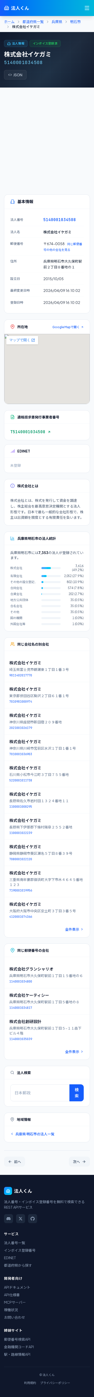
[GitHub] (32, 1218)
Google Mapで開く (66, 327)
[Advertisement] (47, 137)
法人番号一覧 (14, 1242)
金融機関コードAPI (19, 1346)
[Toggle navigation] (87, 8)
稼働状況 (11, 1309)
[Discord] (8, 1218)
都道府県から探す (18, 1265)
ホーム (9, 21)
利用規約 (30, 1383)
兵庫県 (57, 21)
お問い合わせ (14, 1317)
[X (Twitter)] (20, 1218)
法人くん (20, 8)
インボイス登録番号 (20, 1250)
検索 (77, 1092)
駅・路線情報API (17, 1354)
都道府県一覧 (33, 21)
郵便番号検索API (17, 1339)
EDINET (10, 1257)
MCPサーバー (15, 1302)
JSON (17, 75)
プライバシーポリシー (55, 1383)
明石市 (75, 21)
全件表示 (72, 929)
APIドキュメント (17, 1287)
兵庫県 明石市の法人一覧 (34, 1134)
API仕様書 (12, 1294)
